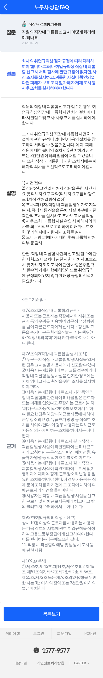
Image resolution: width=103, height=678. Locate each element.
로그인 (38, 633)
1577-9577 (56, 650)
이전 (5, 7)
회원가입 (64, 633)
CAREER (80, 663)
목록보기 (51, 613)
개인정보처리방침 (50, 663)
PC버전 (90, 633)
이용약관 (20, 663)
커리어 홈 (12, 633)
